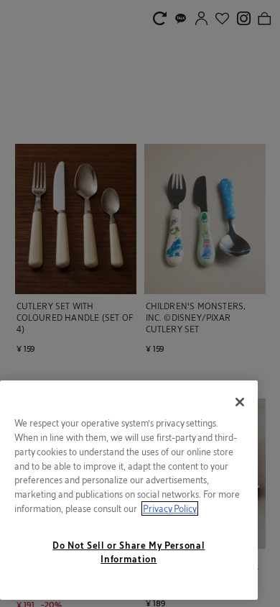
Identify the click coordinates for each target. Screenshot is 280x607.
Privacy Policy (170, 508)
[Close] (240, 402)
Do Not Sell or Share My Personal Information (128, 551)
